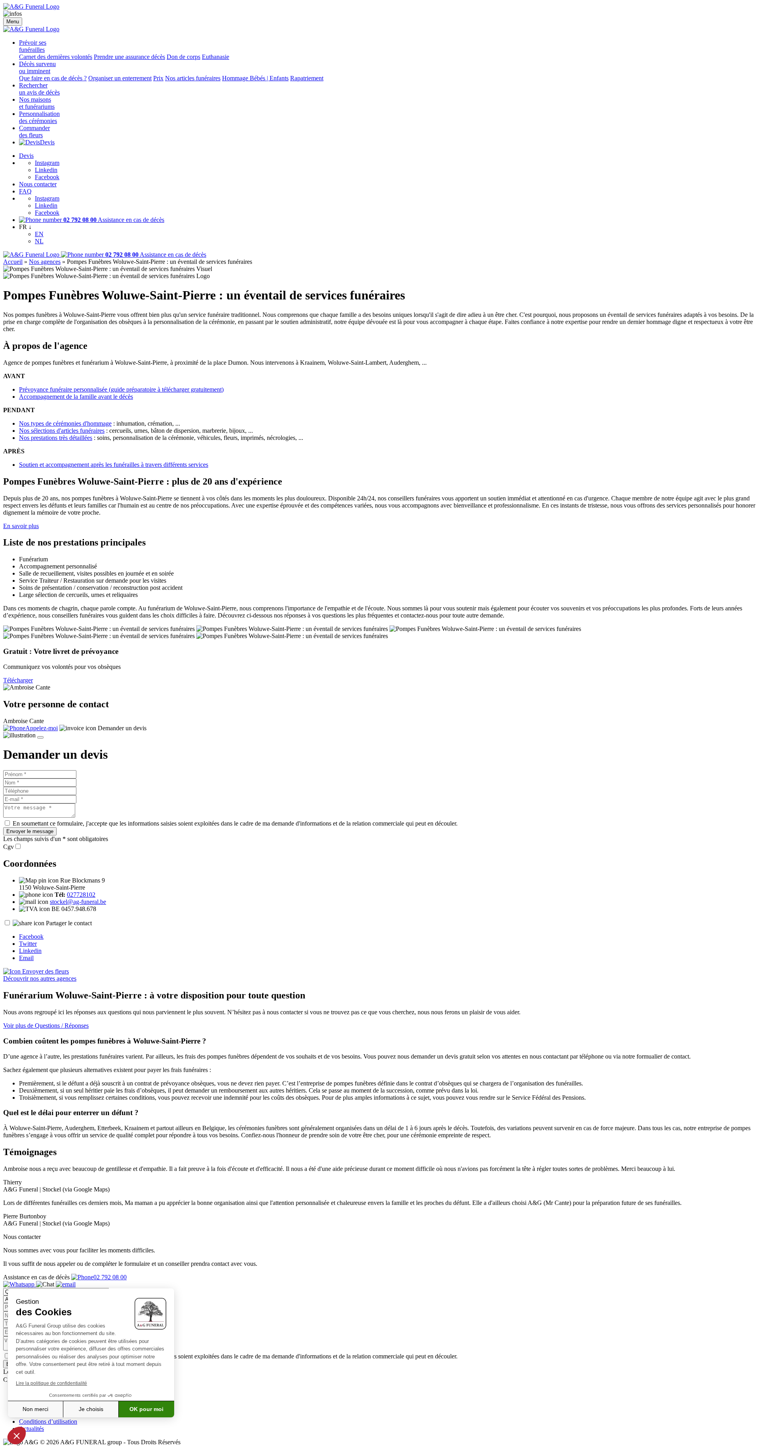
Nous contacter (38, 184)
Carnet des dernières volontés (55, 56)
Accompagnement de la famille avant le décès (76, 396)
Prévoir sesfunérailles (32, 46)
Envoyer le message (29, 831)
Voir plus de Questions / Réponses (46, 1025)
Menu (12, 22)
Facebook (47, 177)
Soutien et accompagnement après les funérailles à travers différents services (113, 464)
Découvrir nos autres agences (39, 978)
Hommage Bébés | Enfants (255, 78)
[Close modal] (40, 737)
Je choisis (91, 1409)
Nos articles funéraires (192, 78)
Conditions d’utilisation (48, 1421)
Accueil (13, 261)
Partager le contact (69, 923)
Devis (47, 142)
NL (39, 241)
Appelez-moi (41, 728)
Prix (158, 78)
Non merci (35, 1409)
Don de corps (183, 56)
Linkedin (46, 170)
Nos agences (45, 261)
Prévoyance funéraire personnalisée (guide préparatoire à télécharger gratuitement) (121, 389)
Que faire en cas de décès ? (53, 78)
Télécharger (18, 680)
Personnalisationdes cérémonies (39, 117)
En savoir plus (21, 526)
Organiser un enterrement (120, 78)
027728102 (81, 894)
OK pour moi (146, 1409)
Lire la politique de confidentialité (51, 1383)
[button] (16, 1435)
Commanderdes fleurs (34, 131)
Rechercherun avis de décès (39, 89)
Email (26, 958)
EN (39, 234)
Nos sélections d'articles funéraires (61, 430)
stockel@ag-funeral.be (78, 901)
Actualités (31, 1428)
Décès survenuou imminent (37, 67)
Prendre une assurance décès (129, 56)
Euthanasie (215, 56)
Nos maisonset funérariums (37, 103)
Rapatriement (306, 78)
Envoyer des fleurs (45, 971)
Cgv (8, 846)
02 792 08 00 (110, 1277)
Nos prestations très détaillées (55, 437)
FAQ (25, 191)
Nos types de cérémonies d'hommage (65, 423)
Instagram (47, 162)
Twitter (28, 943)
